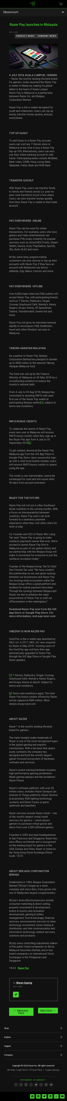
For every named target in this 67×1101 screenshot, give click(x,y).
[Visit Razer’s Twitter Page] (31, 1085)
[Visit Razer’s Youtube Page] (36, 1085)
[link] (33, 5)
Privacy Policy (36, 1070)
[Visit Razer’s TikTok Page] (41, 1085)
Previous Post (22, 1012)
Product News (25, 36)
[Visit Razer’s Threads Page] (26, 1085)
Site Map (11, 1070)
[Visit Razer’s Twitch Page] (46, 1085)
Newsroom (10, 12)
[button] (33, 1028)
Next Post (46, 1010)
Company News (47, 36)
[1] (42, 402)
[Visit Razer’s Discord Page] (51, 1085)
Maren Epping (24, 983)
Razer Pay (23, 968)
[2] (29, 442)
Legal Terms (22, 1070)
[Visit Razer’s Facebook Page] (16, 1085)
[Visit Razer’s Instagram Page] (21, 1085)
